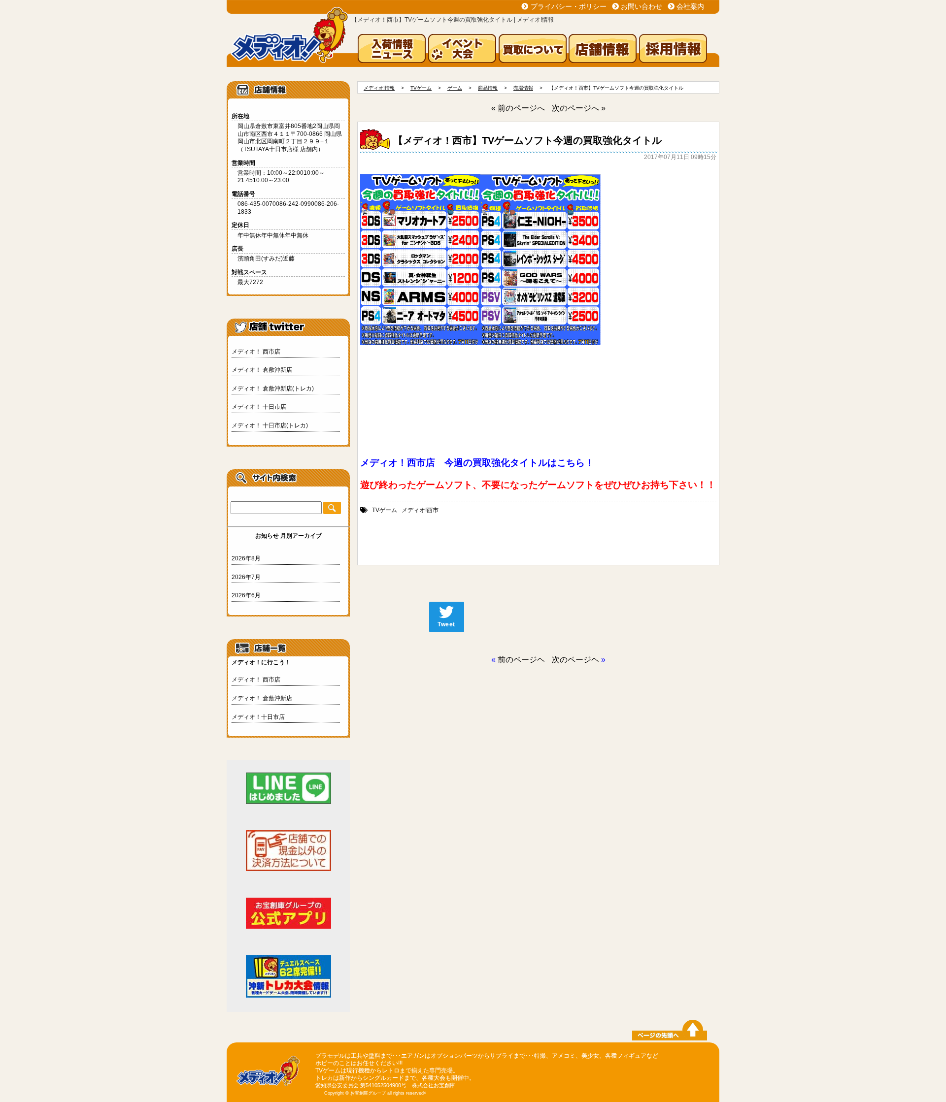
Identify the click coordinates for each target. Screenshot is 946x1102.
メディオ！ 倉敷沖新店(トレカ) (273, 388)
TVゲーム (384, 510)
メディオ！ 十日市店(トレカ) (270, 425)
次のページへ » (579, 108)
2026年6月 (246, 595)
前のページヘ (521, 659)
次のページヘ (575, 659)
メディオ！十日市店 (258, 716)
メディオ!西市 (420, 510)
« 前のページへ (518, 108)
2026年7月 (246, 577)
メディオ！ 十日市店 (259, 406)
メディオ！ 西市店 (256, 351)
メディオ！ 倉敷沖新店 (262, 369)
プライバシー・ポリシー (569, 6)
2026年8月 (246, 558)
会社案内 (690, 6)
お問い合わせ (641, 6)
